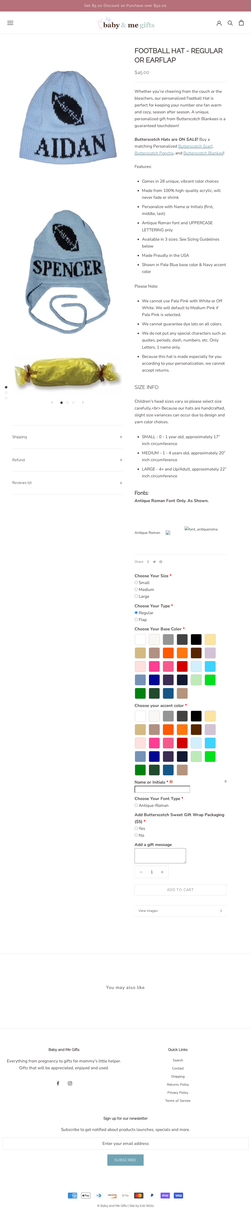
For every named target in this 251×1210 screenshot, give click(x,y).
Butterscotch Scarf (195, 146)
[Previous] (52, 402)
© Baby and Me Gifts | (113, 1206)
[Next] (83, 402)
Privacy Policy (177, 1092)
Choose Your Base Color (158, 629)
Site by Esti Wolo (141, 1206)
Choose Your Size (151, 576)
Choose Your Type (152, 606)
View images (148, 911)
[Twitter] (154, 561)
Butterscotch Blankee (203, 153)
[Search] (230, 22)
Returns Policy (178, 1084)
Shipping (19, 437)
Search (178, 1060)
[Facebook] (148, 561)
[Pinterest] (160, 561)
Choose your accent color (159, 705)
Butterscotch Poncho (154, 153)
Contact (178, 1068)
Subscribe (125, 1160)
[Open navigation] (10, 23)
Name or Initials (151, 782)
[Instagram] (70, 1083)
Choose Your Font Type (157, 798)
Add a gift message (153, 844)
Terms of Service (177, 1100)
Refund (18, 460)
